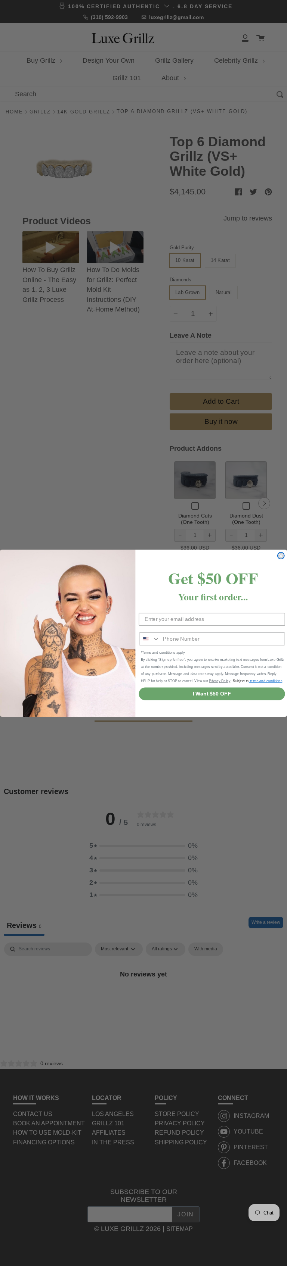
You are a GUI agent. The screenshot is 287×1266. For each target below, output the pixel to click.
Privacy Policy (219, 680)
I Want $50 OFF (212, 693)
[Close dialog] (281, 555)
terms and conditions (265, 680)
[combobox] (149, 639)
